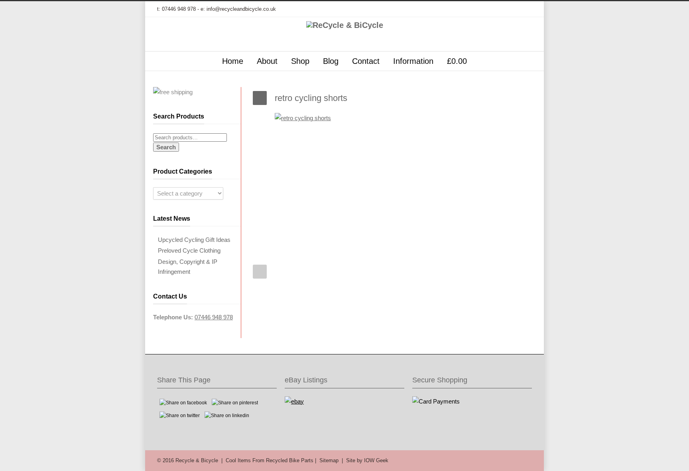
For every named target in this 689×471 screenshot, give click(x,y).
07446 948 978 (179, 9)
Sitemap (329, 460)
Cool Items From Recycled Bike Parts (269, 460)
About (267, 61)
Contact (366, 61)
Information (413, 61)
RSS (524, 9)
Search (166, 147)
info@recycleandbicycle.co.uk (241, 9)
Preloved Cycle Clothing (189, 250)
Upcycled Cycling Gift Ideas (194, 239)
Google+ (476, 9)
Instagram (492, 9)
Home (232, 61)
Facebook (460, 9)
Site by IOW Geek (367, 460)
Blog (331, 61)
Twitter (444, 9)
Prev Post (260, 272)
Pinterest (508, 9)
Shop (300, 61)
